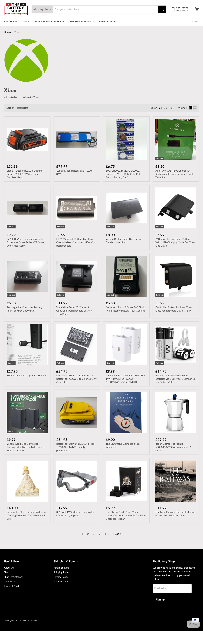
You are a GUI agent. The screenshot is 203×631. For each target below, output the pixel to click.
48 (170, 107)
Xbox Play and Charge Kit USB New (26, 375)
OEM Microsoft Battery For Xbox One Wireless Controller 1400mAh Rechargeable (75, 242)
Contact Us (10, 581)
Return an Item (61, 567)
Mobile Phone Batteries (48, 21)
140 (107, 533)
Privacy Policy (61, 576)
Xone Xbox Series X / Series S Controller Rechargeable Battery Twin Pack (74, 310)
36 (165, 107)
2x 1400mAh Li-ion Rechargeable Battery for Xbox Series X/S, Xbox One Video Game (25, 242)
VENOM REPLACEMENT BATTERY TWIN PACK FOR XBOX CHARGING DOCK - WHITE (125, 378)
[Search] (162, 9)
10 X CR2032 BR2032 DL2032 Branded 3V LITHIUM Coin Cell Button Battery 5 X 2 (123, 174)
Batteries (9, 21)
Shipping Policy (62, 572)
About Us (9, 567)
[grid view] (190, 107)
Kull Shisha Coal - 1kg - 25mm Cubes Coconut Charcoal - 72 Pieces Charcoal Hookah (126, 515)
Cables (25, 21)
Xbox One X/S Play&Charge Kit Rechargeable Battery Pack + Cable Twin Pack (174, 174)
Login (195, 21)
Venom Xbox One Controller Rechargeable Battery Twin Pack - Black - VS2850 (25, 447)
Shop (6, 572)
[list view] (194, 107)
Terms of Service (12, 586)
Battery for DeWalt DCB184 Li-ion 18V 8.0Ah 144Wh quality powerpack (75, 447)
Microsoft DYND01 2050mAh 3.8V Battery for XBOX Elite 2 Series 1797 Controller (76, 378)
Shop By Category (13, 576)
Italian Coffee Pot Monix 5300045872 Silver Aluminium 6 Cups (173, 447)
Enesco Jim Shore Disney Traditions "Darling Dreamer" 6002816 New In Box (26, 515)
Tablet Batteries (108, 21)
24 (160, 107)
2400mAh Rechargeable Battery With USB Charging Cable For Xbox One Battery (175, 242)
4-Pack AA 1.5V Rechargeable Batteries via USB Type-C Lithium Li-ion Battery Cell (175, 378)
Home (7, 32)
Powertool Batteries (80, 21)
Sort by (10, 107)
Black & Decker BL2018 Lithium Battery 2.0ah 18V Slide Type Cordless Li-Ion (24, 174)
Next (116, 533)
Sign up (160, 599)
